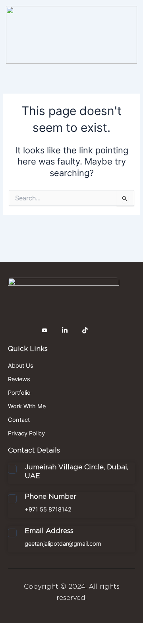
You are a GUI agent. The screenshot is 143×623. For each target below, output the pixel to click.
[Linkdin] (64, 330)
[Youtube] (44, 330)
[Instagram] (24, 330)
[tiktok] (85, 330)
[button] (72, 74)
